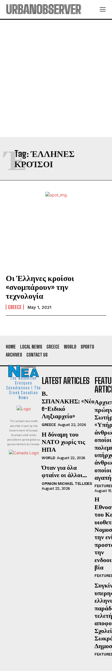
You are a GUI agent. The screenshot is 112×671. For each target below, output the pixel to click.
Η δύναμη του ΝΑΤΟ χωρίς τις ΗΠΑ (63, 441)
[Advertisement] (56, 78)
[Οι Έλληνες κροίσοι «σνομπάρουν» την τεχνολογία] (56, 238)
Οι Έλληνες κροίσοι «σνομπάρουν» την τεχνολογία (40, 286)
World (48, 458)
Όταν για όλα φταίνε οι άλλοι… (64, 471)
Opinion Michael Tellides (67, 483)
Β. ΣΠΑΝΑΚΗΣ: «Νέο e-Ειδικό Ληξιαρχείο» (68, 404)
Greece (15, 307)
